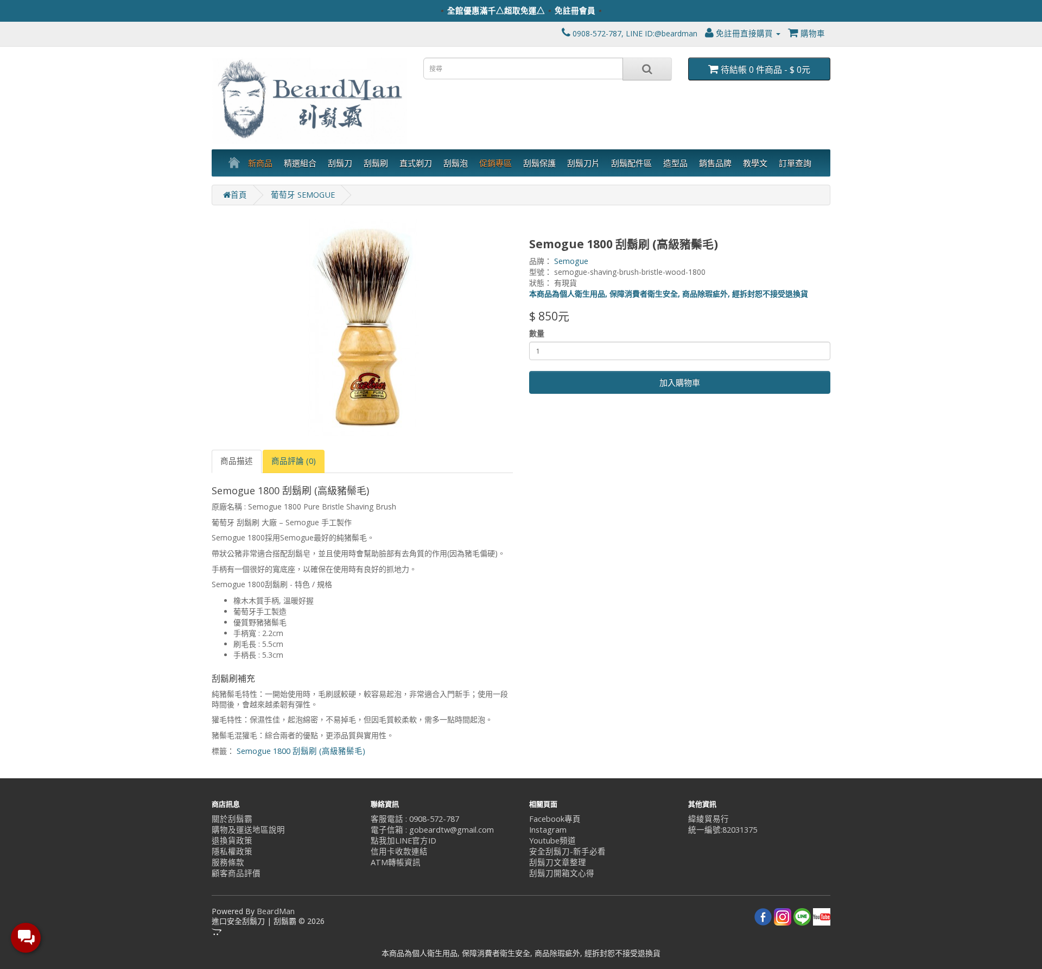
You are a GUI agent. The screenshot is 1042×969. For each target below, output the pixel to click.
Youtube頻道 (552, 840)
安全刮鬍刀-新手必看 (567, 851)
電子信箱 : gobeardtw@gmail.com (432, 830)
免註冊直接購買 (744, 33)
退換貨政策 (232, 840)
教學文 (755, 163)
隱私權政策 (232, 851)
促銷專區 (495, 163)
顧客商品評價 (236, 873)
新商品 (260, 163)
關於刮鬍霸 (232, 819)
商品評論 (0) (293, 461)
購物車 (811, 33)
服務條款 (228, 862)
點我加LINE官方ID (403, 840)
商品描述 (236, 461)
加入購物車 (679, 382)
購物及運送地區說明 (248, 830)
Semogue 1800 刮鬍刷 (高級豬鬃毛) (301, 751)
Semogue (571, 261)
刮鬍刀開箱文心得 (561, 873)
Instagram (548, 830)
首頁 (239, 195)
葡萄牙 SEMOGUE (303, 195)
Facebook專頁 (555, 819)
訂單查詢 (795, 163)
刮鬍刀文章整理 (557, 862)
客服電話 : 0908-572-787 (415, 819)
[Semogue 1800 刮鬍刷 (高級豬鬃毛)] (362, 327)
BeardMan (276, 911)
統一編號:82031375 (722, 830)
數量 (536, 333)
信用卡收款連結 (399, 851)
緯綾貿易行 (708, 819)
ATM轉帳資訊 (396, 862)
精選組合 (300, 163)
